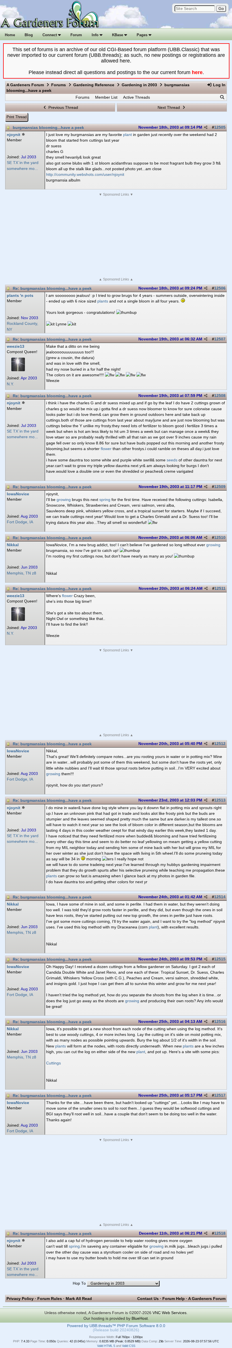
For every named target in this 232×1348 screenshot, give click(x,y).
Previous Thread (62, 107)
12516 (219, 1021)
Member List (106, 97)
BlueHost (140, 1318)
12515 (219, 959)
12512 (219, 744)
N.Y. (10, 384)
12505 (219, 127)
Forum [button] (76, 35)
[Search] (222, 97)
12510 (219, 537)
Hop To (79, 1283)
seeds (172, 460)
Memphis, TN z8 (21, 573)
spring (104, 499)
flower (106, 448)
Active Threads (136, 97)
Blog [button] (29, 35)
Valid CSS (128, 1345)
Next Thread (169, 107)
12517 (219, 1095)
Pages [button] (143, 35)
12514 (219, 897)
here (197, 72)
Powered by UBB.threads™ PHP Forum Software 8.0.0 (116, 1326)
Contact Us (148, 1298)
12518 (219, 1233)
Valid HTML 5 (106, 1345)
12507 (219, 339)
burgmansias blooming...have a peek (48, 127)
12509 (219, 487)
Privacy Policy (20, 1298)
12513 (219, 800)
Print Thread (17, 117)
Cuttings (53, 1063)
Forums (58, 85)
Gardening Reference (93, 85)
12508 (219, 396)
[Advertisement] (116, 236)
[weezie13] (18, 370)
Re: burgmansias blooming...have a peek (52, 288)
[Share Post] (205, 127)
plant (127, 134)
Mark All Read (79, 1298)
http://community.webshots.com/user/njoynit (85, 174)
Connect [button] (50, 35)
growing (64, 499)
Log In (218, 85)
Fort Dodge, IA (20, 522)
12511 (219, 588)
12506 (219, 288)
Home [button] (10, 35)
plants (102, 301)
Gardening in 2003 (139, 85)
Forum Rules (49, 1298)
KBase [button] (118, 35)
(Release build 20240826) (116, 1330)
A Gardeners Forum (25, 85)
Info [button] (96, 35)
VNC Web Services (169, 1312)
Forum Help (173, 1298)
